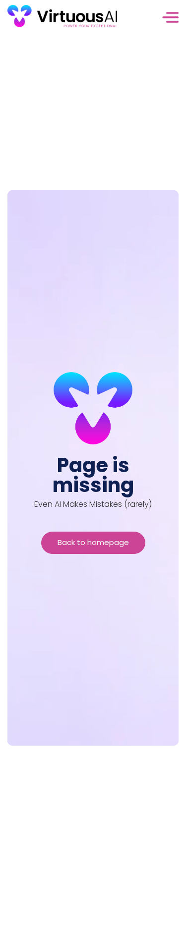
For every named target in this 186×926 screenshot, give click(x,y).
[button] (148, 20)
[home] (62, 20)
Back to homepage (93, 542)
